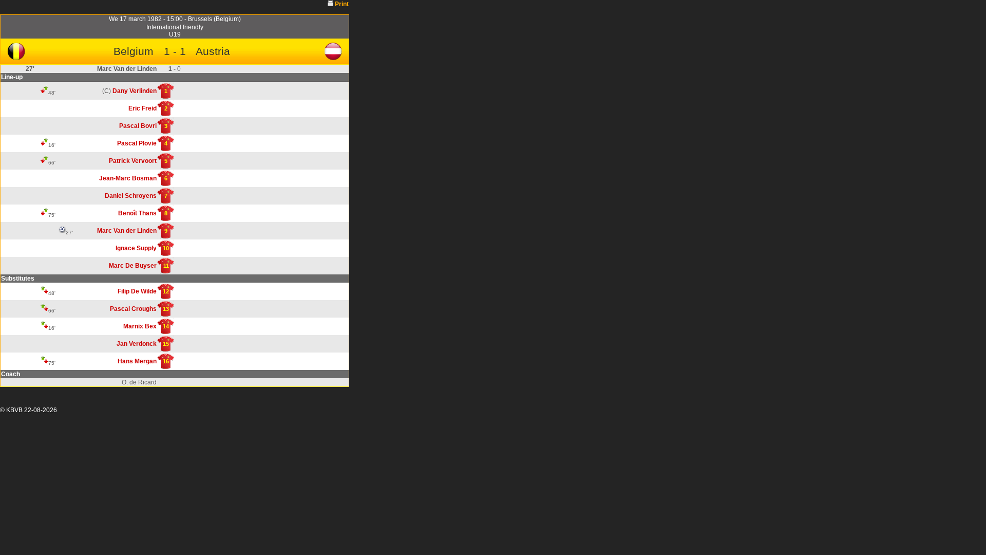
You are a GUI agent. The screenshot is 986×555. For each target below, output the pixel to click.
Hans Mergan (137, 361)
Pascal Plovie (137, 143)
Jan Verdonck (137, 343)
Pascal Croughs (133, 308)
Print (342, 4)
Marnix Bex (140, 326)
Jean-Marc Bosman (128, 178)
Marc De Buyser (133, 265)
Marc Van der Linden (127, 230)
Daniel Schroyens (131, 195)
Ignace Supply (136, 248)
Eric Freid (142, 108)
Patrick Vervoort (133, 160)
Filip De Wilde (137, 291)
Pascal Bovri (138, 126)
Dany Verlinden (134, 91)
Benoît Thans (137, 213)
